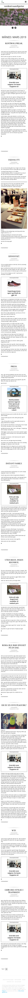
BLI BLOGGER (18, 981)
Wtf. (14, 830)
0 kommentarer (14, 45)
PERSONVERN (18, 979)
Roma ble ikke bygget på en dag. (14, 646)
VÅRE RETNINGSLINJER (8, 979)
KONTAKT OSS (10, 981)
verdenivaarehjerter (14, 6)
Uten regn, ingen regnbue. (14, 561)
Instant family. (14, 463)
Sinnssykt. (14, 256)
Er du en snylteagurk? (14, 705)
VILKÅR (23, 979)
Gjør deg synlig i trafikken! (14, 891)
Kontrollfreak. (14, 43)
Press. (14, 366)
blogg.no (4, 991)
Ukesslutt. (14, 159)
